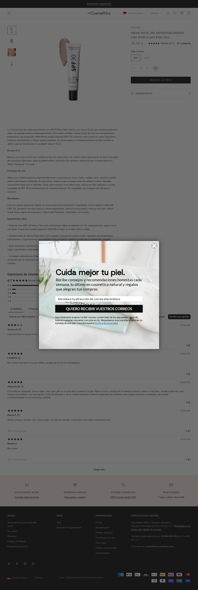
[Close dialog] (154, 246)
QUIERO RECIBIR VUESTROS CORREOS (99, 308)
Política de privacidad (106, 323)
